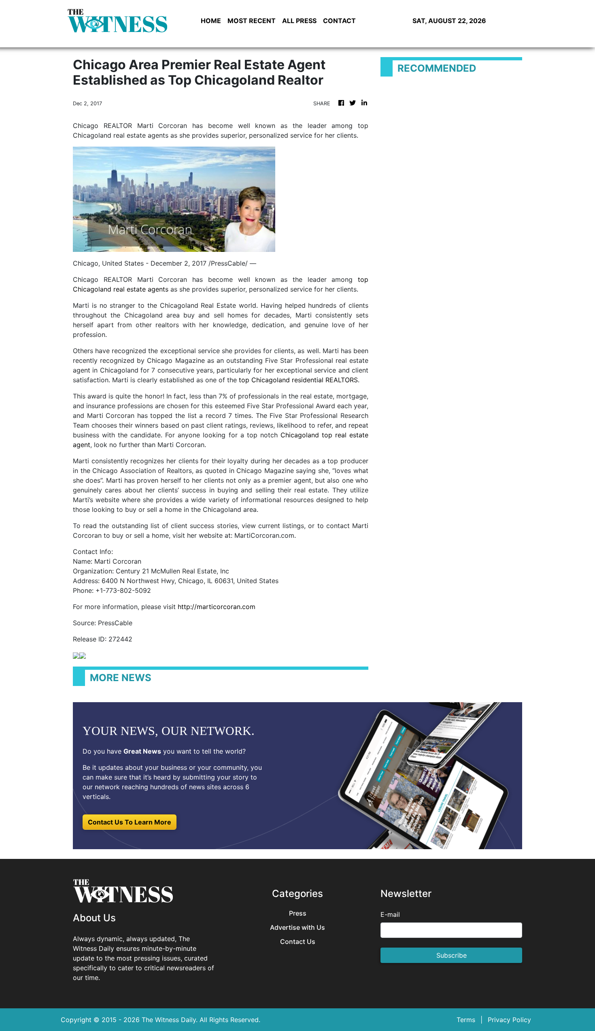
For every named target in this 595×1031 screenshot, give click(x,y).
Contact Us (297, 942)
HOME (211, 21)
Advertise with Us (297, 927)
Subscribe (451, 955)
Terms (466, 1020)
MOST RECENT (251, 21)
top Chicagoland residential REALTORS (298, 380)
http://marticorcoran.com (216, 607)
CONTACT (339, 21)
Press (297, 913)
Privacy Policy (509, 1020)
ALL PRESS (299, 21)
